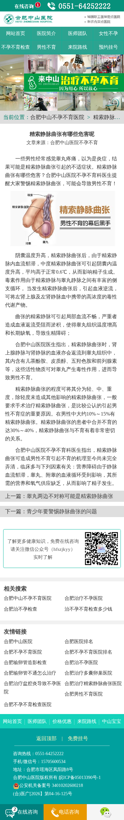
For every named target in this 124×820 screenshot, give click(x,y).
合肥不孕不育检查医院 (28, 704)
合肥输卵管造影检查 (25, 662)
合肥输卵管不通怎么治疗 (30, 673)
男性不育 (46, 47)
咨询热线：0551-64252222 (38, 753)
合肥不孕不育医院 (23, 652)
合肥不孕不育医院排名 (88, 652)
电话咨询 (69, 812)
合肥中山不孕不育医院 (57, 117)
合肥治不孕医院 (81, 662)
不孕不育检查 (15, 47)
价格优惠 (62, 721)
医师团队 (77, 33)
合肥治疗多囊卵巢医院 (88, 673)
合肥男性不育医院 (84, 694)
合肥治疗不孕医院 (84, 598)
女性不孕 (108, 33)
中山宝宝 (111, 721)
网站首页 (15, 33)
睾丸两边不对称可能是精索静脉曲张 (70, 496)
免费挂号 (78, 738)
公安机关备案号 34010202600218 (51, 785)
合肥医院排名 (79, 641)
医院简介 (46, 33)
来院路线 (77, 47)
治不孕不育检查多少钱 (88, 609)
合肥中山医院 (18, 641)
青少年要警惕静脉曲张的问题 (62, 511)
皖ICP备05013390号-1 (80, 777)
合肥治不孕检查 (20, 609)
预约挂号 (108, 47)
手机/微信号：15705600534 (39, 761)
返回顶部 (46, 738)
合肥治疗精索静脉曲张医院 (93, 683)
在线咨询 (27, 812)
